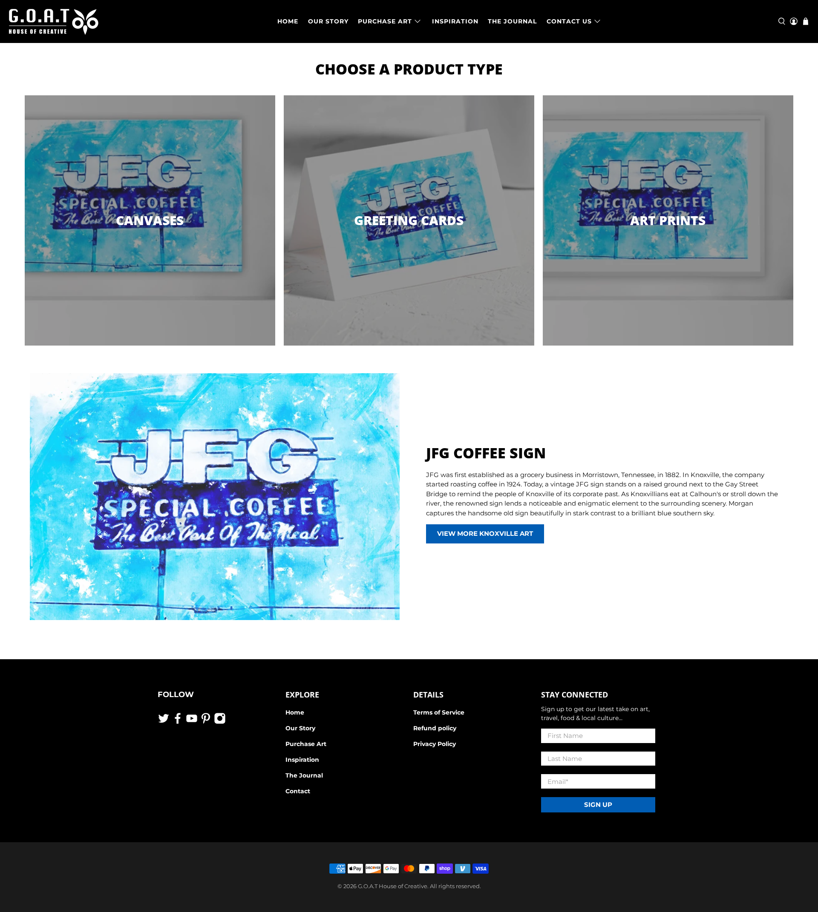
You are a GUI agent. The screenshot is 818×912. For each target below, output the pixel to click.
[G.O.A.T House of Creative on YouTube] (192, 722)
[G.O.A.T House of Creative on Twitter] (164, 722)
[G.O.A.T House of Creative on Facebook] (178, 722)
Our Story (300, 728)
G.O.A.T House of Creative (392, 886)
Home (294, 712)
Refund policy (434, 728)
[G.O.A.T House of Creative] (53, 21)
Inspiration (302, 759)
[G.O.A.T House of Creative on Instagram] (220, 722)
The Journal (304, 775)
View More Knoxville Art (485, 533)
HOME (287, 21)
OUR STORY (328, 21)
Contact (297, 791)
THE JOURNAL (512, 21)
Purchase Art (305, 744)
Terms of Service (438, 712)
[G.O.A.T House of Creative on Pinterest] (206, 722)
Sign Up (598, 805)
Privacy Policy (434, 744)
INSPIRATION (455, 21)
